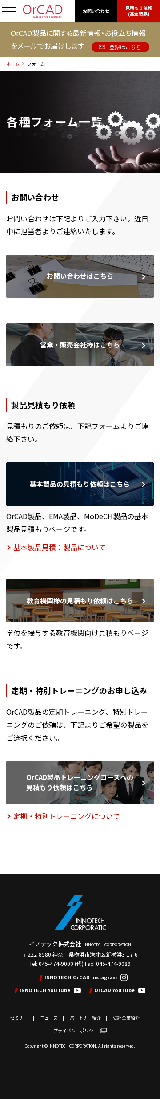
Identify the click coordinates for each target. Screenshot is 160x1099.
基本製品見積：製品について (59, 547)
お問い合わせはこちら (80, 275)
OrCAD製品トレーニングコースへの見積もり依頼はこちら (79, 782)
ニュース (49, 1017)
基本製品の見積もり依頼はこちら (80, 483)
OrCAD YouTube (114, 990)
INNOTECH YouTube (45, 990)
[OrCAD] (43, 11)
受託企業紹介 (126, 1017)
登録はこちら (125, 47)
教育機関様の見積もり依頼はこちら (80, 600)
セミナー (19, 1017)
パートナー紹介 (85, 1017)
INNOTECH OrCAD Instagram (80, 977)
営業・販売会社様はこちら (80, 344)
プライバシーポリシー (75, 1030)
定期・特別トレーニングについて (66, 816)
